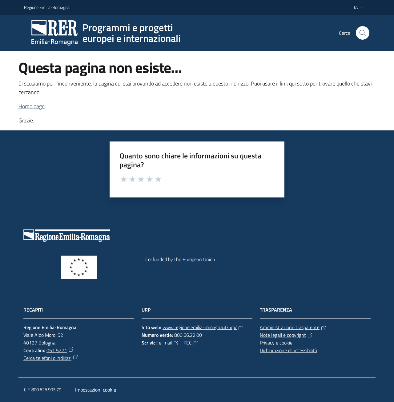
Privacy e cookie (276, 342)
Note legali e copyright (283, 335)
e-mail (165, 342)
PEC (187, 342)
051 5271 (56, 350)
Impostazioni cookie (95, 389)
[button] (362, 33)
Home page (31, 106)
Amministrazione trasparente (290, 327)
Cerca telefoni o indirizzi (47, 358)
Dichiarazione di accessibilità (288, 350)
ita (355, 7)
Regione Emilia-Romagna (47, 7)
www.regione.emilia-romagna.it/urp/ (200, 327)
